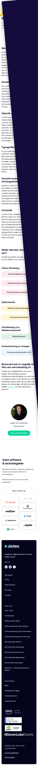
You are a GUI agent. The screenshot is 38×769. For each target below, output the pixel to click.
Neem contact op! (19, 491)
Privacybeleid (10, 757)
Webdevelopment (19, 336)
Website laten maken (12, 621)
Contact (8, 595)
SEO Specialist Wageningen (15, 657)
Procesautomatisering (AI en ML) (19, 352)
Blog (6, 685)
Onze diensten (10, 585)
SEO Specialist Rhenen (13, 642)
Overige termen (10, 701)
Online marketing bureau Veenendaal (18, 631)
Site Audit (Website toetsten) (19, 274)
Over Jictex (9, 610)
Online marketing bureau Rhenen (16, 626)
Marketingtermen (11, 696)
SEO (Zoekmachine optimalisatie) (19, 292)
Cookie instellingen (11, 753)
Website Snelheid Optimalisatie (19, 308)
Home (7, 580)
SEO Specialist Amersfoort (14, 652)
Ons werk (8, 590)
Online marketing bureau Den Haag (17, 637)
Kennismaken (9, 616)
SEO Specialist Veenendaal (14, 647)
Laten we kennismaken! (19, 433)
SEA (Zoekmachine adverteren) (19, 283)
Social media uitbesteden (14, 663)
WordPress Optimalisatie (19, 317)
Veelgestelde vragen (12, 691)
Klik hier (11, 387)
